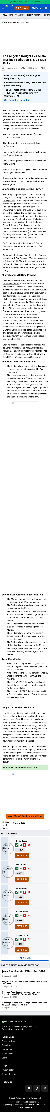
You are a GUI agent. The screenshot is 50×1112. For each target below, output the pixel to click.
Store (4, 1058)
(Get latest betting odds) (16, 100)
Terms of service (9, 1074)
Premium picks (8, 1041)
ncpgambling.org (25, 1107)
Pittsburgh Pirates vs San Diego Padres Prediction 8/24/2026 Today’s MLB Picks (24, 1004)
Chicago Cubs (9, 201)
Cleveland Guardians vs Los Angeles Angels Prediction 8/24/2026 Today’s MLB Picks (21, 993)
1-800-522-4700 (34, 1105)
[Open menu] (2, 8)
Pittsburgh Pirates (11, 283)
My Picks (36, 8)
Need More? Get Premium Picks (25, 816)
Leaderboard (7, 1049)
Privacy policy (8, 1070)
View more (25, 958)
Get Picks (22, 855)
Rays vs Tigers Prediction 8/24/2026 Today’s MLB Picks (23, 972)
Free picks (6, 1045)
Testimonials (7, 1053)
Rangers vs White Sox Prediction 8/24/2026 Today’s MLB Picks (24, 983)
